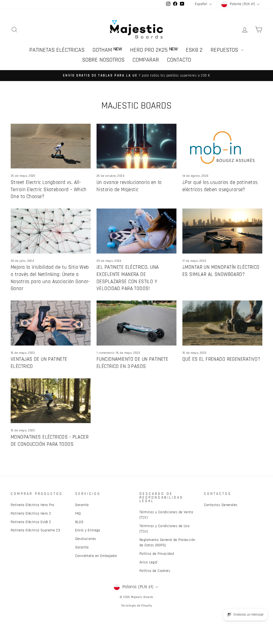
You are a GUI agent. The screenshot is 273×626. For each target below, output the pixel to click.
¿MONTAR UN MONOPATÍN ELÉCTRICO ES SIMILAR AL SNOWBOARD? (221, 271)
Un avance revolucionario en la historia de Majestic (129, 186)
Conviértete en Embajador (96, 555)
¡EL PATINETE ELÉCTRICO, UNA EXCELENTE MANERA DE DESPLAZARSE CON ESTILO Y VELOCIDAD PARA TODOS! (128, 278)
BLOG (79, 522)
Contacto (179, 60)
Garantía (82, 505)
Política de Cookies (154, 570)
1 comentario (106, 353)
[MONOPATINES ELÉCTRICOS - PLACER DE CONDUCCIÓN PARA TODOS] (51, 400)
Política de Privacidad (156, 553)
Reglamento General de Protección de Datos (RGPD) (167, 542)
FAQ (78, 513)
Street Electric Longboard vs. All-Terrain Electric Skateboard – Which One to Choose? (49, 189)
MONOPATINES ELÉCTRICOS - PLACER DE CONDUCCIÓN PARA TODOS (50, 441)
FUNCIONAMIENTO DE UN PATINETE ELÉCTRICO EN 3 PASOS (132, 363)
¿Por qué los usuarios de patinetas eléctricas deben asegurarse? (220, 186)
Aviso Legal (148, 562)
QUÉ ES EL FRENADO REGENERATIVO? (221, 359)
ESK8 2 (194, 50)
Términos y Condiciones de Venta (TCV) (166, 515)
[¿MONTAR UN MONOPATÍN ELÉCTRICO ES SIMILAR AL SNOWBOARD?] (222, 231)
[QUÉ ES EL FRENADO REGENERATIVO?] (222, 323)
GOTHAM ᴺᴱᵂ (107, 50)
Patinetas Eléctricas (57, 50)
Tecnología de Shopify (136, 606)
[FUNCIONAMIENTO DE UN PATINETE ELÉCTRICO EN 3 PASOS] (136, 323)
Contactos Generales (221, 505)
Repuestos (225, 50)
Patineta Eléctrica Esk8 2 (31, 522)
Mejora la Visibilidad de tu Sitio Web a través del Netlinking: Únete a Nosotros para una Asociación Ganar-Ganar (50, 278)
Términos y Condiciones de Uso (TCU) (164, 529)
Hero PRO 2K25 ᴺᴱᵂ (154, 50)
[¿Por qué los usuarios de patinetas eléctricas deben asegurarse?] (222, 146)
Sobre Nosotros (103, 60)
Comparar (146, 60)
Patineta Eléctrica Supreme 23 (35, 530)
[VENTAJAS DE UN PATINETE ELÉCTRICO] (51, 323)
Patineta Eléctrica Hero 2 (31, 513)
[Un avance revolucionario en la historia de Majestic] (136, 146)
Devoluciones (85, 538)
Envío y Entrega (87, 530)
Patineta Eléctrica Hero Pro (32, 505)
